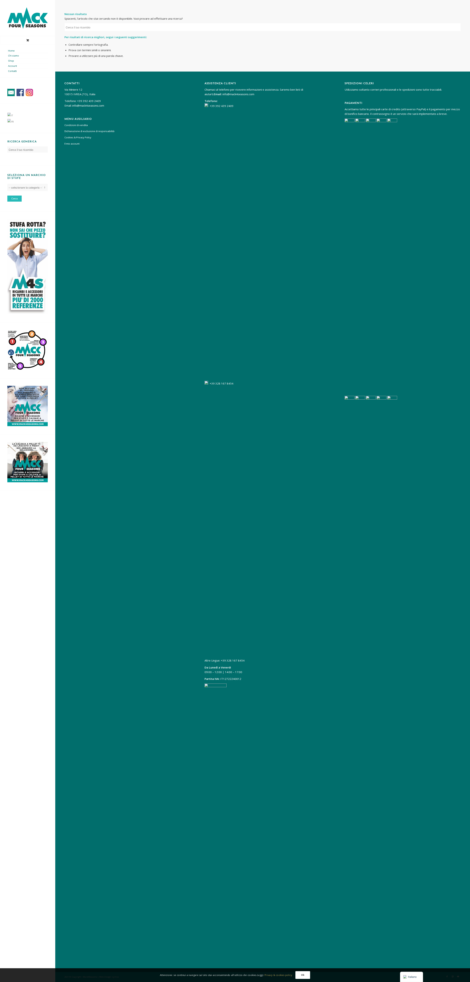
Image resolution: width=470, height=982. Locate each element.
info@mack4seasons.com (88, 105)
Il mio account (71, 143)
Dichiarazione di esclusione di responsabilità (89, 131)
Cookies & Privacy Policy (77, 137)
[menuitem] (27, 50)
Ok (302, 974)
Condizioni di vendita (76, 125)
